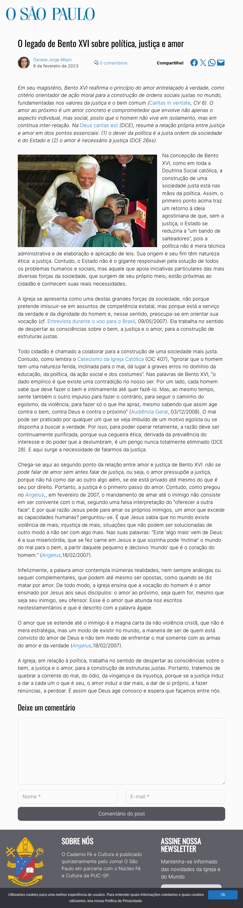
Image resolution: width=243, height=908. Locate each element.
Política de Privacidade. (124, 901)
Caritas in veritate (170, 103)
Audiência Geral (149, 412)
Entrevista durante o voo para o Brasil (91, 321)
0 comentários (113, 62)
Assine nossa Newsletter (181, 844)
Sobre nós (77, 840)
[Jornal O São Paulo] (50, 19)
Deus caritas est (99, 125)
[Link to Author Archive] (24, 63)
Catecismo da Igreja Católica (110, 359)
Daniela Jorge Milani (52, 59)
